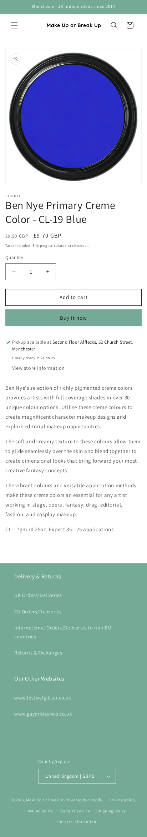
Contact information (76, 821)
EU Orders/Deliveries (38, 611)
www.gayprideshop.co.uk (43, 714)
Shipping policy (111, 810)
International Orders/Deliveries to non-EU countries (62, 632)
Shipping (39, 245)
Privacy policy (122, 799)
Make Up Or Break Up (45, 799)
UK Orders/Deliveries (38, 595)
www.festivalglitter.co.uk (42, 697)
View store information (38, 368)
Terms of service (75, 810)
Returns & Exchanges (38, 652)
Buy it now (73, 317)
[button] (14, 25)
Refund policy (40, 810)
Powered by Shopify (84, 799)
